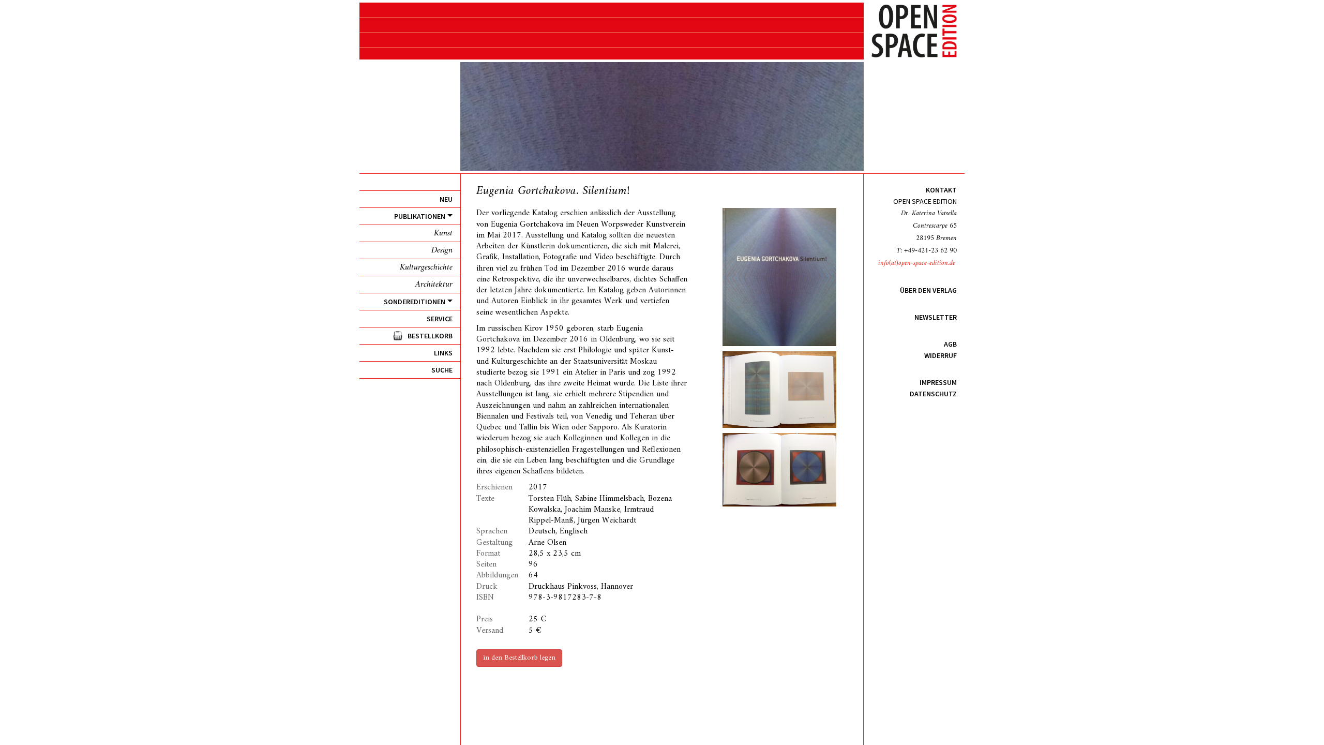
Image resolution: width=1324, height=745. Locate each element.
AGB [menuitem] (950, 344)
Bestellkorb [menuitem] (430, 335)
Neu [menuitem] (446, 199)
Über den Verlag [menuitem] (928, 290)
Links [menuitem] (443, 352)
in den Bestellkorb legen (519, 657)
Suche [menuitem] (442, 370)
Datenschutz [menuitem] (933, 393)
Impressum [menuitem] (938, 382)
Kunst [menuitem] (443, 233)
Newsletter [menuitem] (935, 317)
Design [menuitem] (442, 250)
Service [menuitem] (440, 318)
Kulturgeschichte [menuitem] (426, 267)
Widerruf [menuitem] (940, 355)
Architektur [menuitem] (434, 284)
